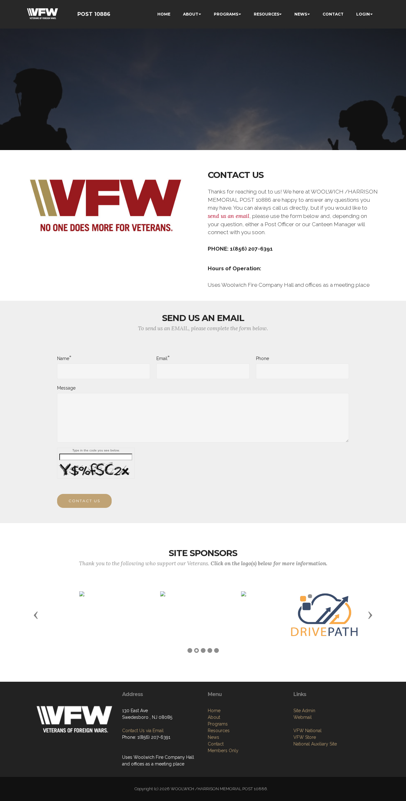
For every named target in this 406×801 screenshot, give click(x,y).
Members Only (223, 750)
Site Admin (304, 710)
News (213, 737)
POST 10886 (93, 14)
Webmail (302, 717)
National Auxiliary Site (315, 743)
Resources (219, 730)
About (214, 717)
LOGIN (363, 14)
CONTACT (333, 14)
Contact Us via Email (143, 730)
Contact (216, 743)
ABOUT (190, 14)
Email (161, 358)
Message (66, 388)
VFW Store (304, 737)
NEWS (300, 14)
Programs (218, 723)
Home (214, 710)
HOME (163, 14)
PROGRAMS (226, 14)
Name (63, 358)
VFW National (307, 730)
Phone (262, 358)
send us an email (228, 216)
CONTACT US (84, 500)
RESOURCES (266, 14)
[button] (36, 615)
